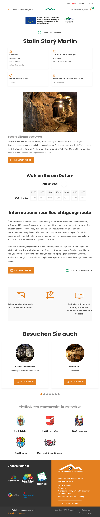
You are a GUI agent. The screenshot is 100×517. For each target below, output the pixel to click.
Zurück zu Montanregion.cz (22, 9)
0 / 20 (33, 198)
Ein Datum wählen (22, 160)
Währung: (84, 4)
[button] (41, 394)
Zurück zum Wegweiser (52, 32)
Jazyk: (68, 4)
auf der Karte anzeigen (17, 65)
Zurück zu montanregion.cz (22, 510)
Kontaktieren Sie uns (70, 503)
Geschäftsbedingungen (17, 513)
